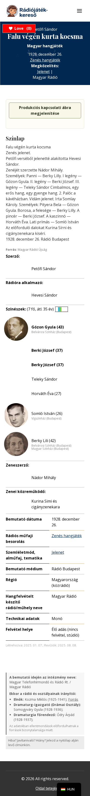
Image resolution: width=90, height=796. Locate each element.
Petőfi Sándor (43, 268)
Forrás (73, 699)
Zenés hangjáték (45, 60)
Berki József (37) (47, 350)
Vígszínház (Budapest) (46, 418)
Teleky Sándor (44, 379)
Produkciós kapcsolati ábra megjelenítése (45, 110)
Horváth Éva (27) (46, 393)
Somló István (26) (46, 413)
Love (22, 28)
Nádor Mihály (43, 477)
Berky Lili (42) (43, 440)
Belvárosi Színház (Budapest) (51, 332)
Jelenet (43, 71)
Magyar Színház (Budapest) (50, 448)
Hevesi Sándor (44, 295)
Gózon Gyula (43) (47, 327)
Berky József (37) (47, 364)
